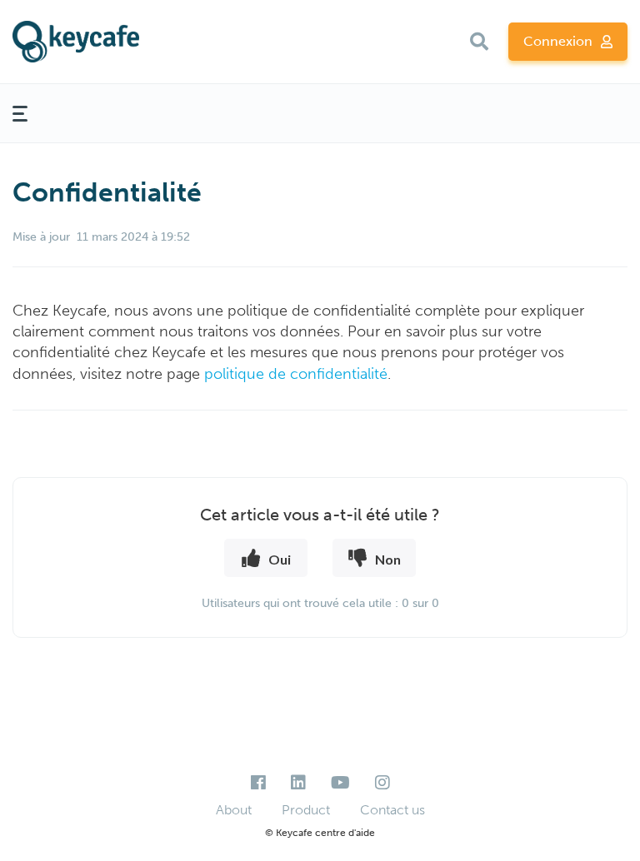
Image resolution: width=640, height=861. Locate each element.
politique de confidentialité (296, 374)
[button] (479, 41)
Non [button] (388, 559)
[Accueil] (112, 41)
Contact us (392, 810)
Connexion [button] (557, 41)
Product (306, 810)
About (234, 810)
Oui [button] (279, 559)
